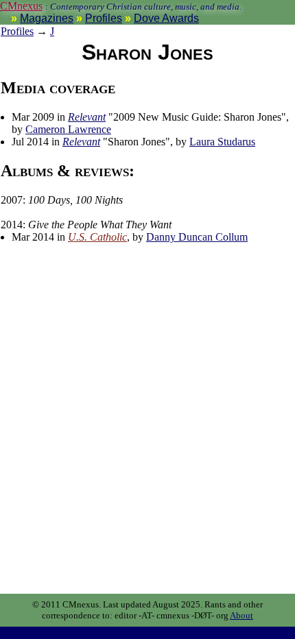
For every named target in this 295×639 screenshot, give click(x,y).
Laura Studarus (222, 141)
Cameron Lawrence (68, 129)
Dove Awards (166, 18)
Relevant (87, 117)
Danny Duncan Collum (197, 237)
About (241, 615)
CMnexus (21, 6)
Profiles (103, 18)
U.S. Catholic (97, 237)
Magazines (46, 18)
